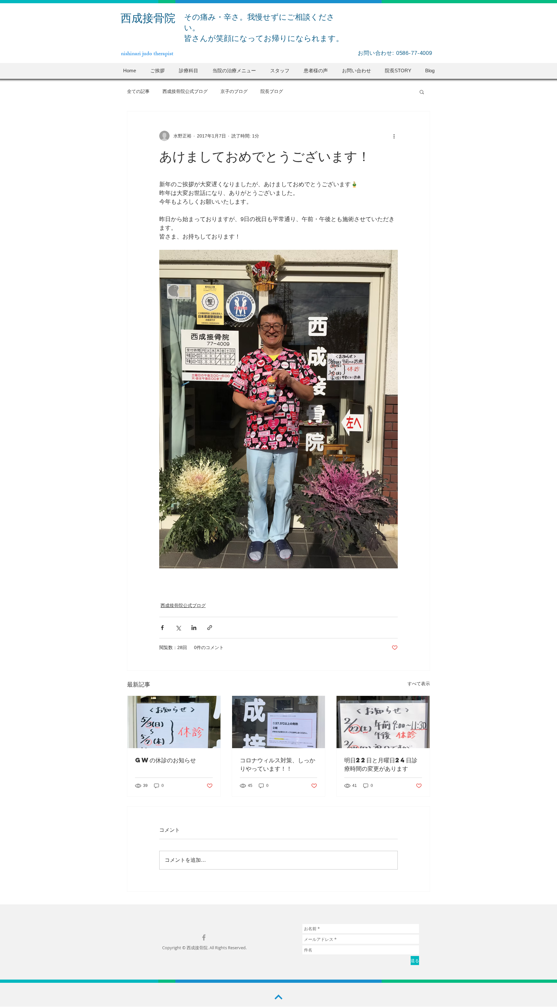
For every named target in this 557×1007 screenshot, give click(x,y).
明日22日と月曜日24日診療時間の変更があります (380, 764)
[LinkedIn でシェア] (194, 628)
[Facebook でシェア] (162, 628)
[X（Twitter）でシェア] (178, 628)
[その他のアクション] (394, 136)
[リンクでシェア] (210, 628)
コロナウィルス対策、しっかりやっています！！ (277, 764)
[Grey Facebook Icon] (204, 937)
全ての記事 (138, 91)
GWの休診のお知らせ (165, 760)
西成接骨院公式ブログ (185, 91)
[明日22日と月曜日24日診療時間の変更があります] (383, 722)
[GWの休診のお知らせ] (173, 722)
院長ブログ (271, 91)
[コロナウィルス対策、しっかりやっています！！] (278, 722)
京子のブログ (234, 91)
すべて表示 (418, 683)
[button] (188, 70)
